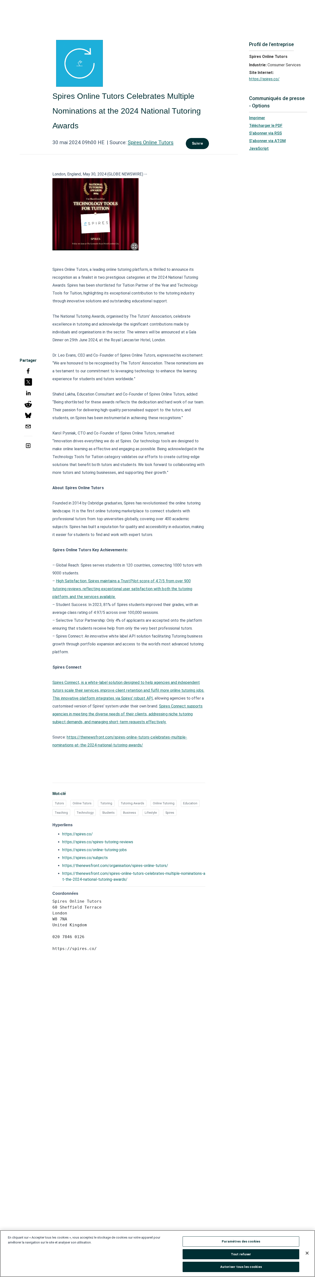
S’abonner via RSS (265, 133)
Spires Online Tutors (150, 142)
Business (129, 812)
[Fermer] (307, 1253)
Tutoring (106, 803)
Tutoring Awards (132, 803)
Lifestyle (151, 812)
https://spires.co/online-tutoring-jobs (94, 849)
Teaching (61, 812)
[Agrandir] (134, 246)
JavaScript (259, 148)
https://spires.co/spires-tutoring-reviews (97, 842)
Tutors (59, 803)
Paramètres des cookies (241, 1241)
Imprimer (257, 118)
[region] (157, 1253)
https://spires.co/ (77, 834)
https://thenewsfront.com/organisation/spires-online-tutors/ (115, 865)
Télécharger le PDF (266, 125)
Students (108, 812)
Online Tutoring (163, 803)
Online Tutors (82, 803)
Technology (85, 812)
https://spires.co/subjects (85, 857)
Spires (169, 812)
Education (190, 803)
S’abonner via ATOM (267, 140)
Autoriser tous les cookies (241, 1267)
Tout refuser (241, 1254)
